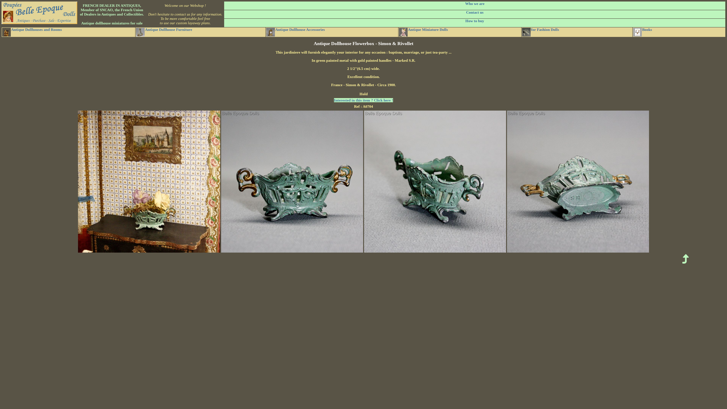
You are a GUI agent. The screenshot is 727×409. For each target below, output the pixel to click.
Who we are (474, 4)
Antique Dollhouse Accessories (300, 29)
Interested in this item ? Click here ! (363, 100)
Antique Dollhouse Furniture (168, 29)
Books (647, 29)
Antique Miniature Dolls (428, 29)
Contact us (475, 12)
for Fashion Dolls (545, 29)
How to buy (474, 21)
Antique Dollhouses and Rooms (36, 29)
